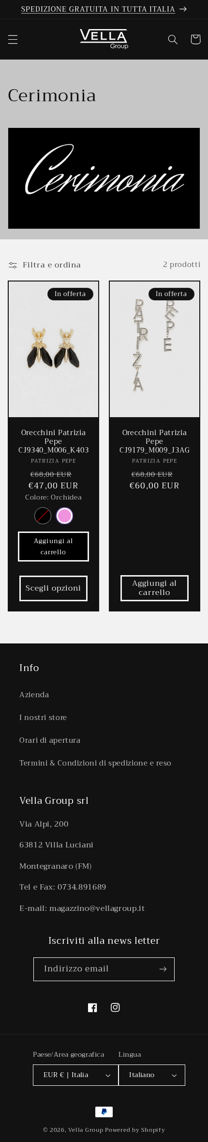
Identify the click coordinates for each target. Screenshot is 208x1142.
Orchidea (64, 515)
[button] (12, 39)
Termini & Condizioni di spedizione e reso (95, 763)
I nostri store (43, 717)
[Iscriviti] (162, 969)
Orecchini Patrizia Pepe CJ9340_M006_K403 (53, 442)
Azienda (34, 694)
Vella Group (85, 1130)
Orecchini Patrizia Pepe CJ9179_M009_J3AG (154, 442)
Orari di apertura (50, 740)
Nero (42, 515)
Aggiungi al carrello (53, 546)
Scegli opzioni (54, 587)
